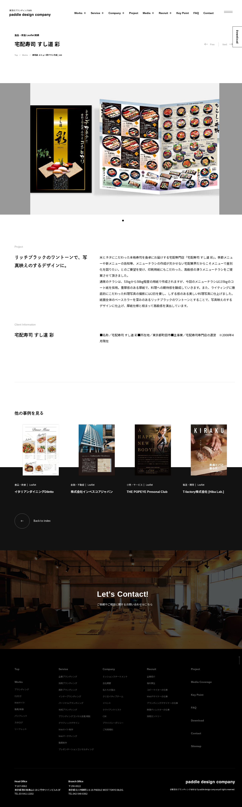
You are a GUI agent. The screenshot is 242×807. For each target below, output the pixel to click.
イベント (107, 702)
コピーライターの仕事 (157, 689)
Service (95, 13)
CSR (104, 716)
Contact (208, 13)
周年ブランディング (68, 689)
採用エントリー (154, 716)
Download (237, 37)
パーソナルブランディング (71, 702)
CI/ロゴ (18, 695)
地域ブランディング (68, 709)
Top (16, 55)
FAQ (196, 13)
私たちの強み (109, 689)
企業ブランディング (68, 676)
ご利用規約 (108, 729)
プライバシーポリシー (113, 722)
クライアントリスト (112, 709)
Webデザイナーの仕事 (157, 696)
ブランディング (22, 689)
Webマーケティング (68, 735)
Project (133, 13)
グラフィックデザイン (69, 722)
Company (115, 13)
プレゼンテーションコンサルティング (76, 749)
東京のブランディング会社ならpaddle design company (195, 789)
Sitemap (196, 746)
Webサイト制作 (66, 729)
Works (78, 13)
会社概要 (107, 683)
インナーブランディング (70, 696)
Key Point (182, 13)
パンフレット (21, 715)
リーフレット (21, 728)
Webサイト (20, 702)
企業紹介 (151, 676)
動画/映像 (19, 709)
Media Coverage (201, 681)
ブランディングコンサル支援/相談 (74, 716)
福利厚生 (151, 683)
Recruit (163, 13)
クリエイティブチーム (113, 696)
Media (146, 13)
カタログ (19, 722)
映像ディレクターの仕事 (158, 709)
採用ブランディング (68, 683)
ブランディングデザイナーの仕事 (162, 702)
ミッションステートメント (115, 676)
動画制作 (63, 742)
